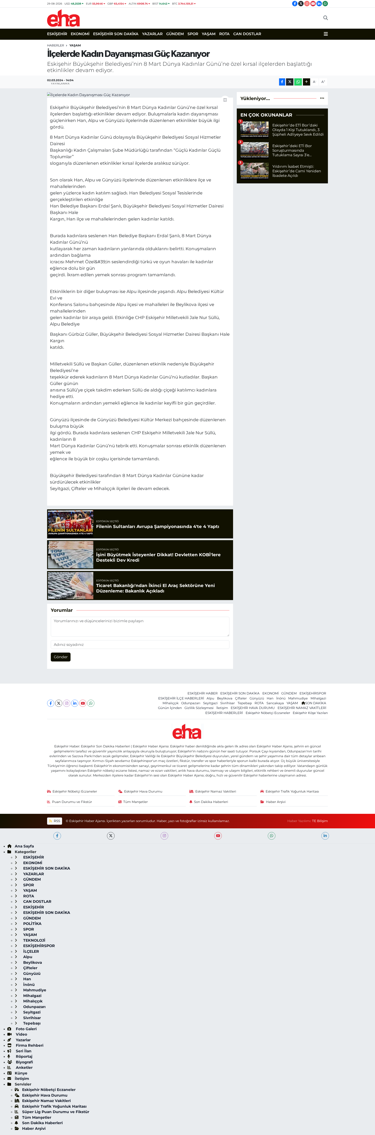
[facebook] (57, 836)
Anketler (24, 1067)
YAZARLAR (152, 34)
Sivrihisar (227, 703)
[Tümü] (322, 98)
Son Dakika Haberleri (211, 802)
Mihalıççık (171, 703)
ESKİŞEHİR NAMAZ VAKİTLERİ (302, 708)
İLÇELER (30, 951)
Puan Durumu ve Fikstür (72, 802)
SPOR (193, 34)
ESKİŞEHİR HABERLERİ (224, 713)
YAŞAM (208, 34)
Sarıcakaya (275, 703)
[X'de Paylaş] (289, 82)
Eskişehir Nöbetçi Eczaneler (268, 713)
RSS (56, 821)
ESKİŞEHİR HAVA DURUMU (253, 708)
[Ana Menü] (326, 34)
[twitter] (111, 836)
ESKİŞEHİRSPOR (312, 693)
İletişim (222, 708)
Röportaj (23, 1056)
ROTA (224, 34)
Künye (21, 1073)
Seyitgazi (210, 703)
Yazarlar (23, 1040)
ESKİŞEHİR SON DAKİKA (115, 34)
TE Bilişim (320, 821)
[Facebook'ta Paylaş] (282, 82)
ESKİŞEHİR (57, 34)
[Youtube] (82, 703)
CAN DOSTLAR (247, 34)
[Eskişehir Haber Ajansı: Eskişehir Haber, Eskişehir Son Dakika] (63, 17)
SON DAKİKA (315, 703)
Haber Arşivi (276, 802)
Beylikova (224, 698)
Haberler (55, 45)
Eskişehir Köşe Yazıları (310, 713)
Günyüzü (257, 698)
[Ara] (325, 18)
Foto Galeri (26, 1029)
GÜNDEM (175, 34)
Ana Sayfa (24, 846)
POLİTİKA (31, 923)
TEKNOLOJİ (33, 940)
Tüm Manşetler (135, 802)
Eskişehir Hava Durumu (143, 791)
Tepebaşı (245, 703)
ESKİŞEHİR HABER (203, 693)
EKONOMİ (80, 34)
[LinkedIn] (74, 703)
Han (270, 698)
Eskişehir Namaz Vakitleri (215, 791)
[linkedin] (325, 836)
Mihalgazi (318, 698)
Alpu (210, 698)
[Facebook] (50, 703)
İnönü (281, 698)
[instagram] (164, 836)
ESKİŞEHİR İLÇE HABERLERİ (181, 698)
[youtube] (218, 836)
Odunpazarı (190, 703)
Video (21, 1034)
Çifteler (241, 698)
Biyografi (24, 1062)
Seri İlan (23, 1051)
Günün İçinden (170, 708)
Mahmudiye (298, 698)
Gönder (61, 657)
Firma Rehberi (29, 1045)
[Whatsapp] (90, 703)
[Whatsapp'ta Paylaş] (298, 82)
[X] (58, 703)
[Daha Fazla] (306, 82)
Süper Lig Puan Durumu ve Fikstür (55, 1112)
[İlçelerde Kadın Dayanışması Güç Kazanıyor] (140, 95)
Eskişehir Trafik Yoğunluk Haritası (292, 791)
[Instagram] (66, 703)
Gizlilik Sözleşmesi (199, 708)
